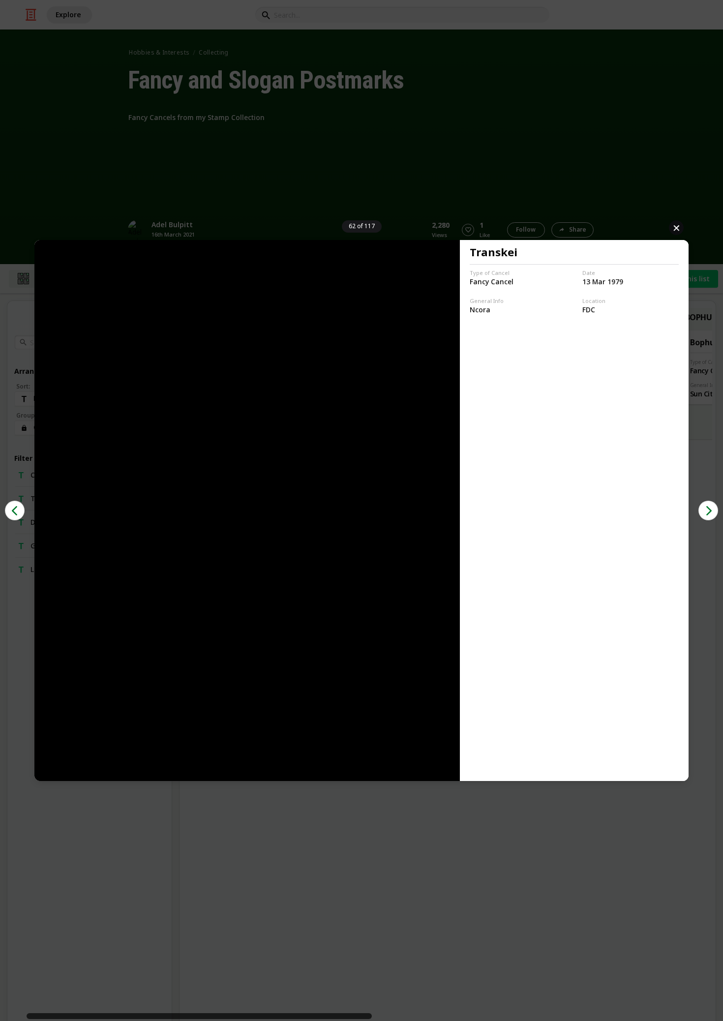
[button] (15, 510)
